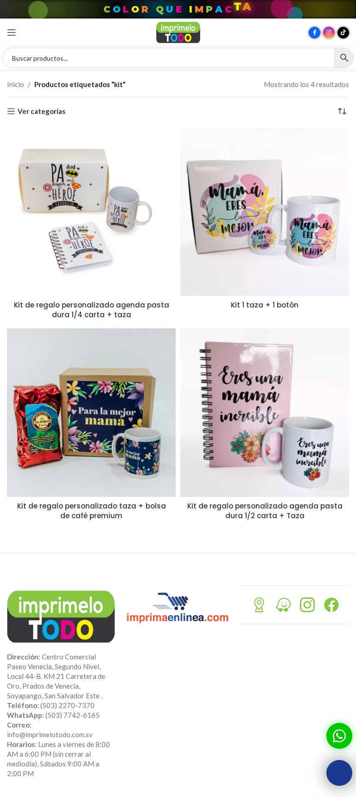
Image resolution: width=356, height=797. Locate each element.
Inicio (15, 84)
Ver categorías (41, 111)
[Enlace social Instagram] (329, 32)
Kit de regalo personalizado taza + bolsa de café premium (91, 511)
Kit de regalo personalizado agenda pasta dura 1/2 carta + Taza (265, 511)
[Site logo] (178, 31)
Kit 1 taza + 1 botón (265, 305)
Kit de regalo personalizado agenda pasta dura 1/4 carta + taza (91, 310)
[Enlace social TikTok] (343, 32)
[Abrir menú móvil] (11, 32)
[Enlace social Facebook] (314, 32)
